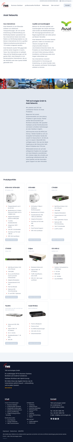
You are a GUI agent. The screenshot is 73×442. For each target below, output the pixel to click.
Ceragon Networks (12, 421)
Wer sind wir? (55, 5)
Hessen (31, 411)
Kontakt (67, 5)
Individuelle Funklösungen (14, 408)
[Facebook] (53, 419)
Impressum (6, 431)
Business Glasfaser (17, 5)
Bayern (31, 417)
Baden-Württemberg (34, 415)
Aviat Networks (11, 420)
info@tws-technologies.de (63, 415)
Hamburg (31, 405)
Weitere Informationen (11, 239)
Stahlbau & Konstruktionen (14, 410)
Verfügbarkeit (30, 403)
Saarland (31, 413)
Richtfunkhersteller (10, 418)
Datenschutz (13, 431)
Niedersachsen (33, 406)
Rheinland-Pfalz (33, 410)
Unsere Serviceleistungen (12, 403)
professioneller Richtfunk (32, 5)
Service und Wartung (13, 411)
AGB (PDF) (21, 431)
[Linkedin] (58, 419)
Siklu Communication (13, 423)
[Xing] (56, 419)
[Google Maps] (51, 419)
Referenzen (45, 5)
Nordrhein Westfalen (34, 408)
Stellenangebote (33, 421)
